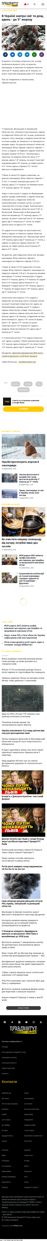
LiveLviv (4, 1141)
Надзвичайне (6, 1171)
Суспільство (9, 11)
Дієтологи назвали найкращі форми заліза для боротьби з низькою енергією (23, 990)
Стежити (23, 409)
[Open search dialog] (34, 4)
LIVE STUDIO (6, 1120)
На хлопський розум (31, 1109)
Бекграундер (29, 1098)
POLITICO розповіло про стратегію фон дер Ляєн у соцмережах (23, 982)
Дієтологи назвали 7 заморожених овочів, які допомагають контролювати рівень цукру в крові (22, 945)
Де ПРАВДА (6, 1125)
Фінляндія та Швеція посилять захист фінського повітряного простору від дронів (23, 913)
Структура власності (9, 1063)
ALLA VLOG (28, 1141)
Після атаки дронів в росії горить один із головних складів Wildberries (24, 643)
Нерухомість (6, 1182)
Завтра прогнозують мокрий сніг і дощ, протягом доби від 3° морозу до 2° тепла (29, 478)
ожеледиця (23, 390)
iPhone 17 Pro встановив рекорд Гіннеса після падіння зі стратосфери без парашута (23, 670)
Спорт (26, 1182)
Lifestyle (5, 1187)
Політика (5, 1150)
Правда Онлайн (29, 1125)
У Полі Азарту (29, 1130)
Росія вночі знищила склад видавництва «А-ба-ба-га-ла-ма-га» (22, 867)
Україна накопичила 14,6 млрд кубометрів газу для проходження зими (23, 731)
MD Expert (5, 1098)
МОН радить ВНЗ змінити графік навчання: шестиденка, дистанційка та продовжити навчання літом (31, 560)
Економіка (5, 1161)
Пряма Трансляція (8, 1068)
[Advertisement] (23, 105)
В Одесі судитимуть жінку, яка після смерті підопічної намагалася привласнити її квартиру (22, 752)
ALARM (4, 1114)
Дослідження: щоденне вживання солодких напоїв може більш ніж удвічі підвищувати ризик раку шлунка (23, 964)
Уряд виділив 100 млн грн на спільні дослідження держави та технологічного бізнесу (22, 763)
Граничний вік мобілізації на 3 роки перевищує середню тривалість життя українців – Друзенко (31, 578)
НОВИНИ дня (6, 1093)
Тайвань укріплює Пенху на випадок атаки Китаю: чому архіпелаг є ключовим (23, 679)
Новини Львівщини (9, 1177)
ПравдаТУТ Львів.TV (31, 1187)
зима (39, 384)
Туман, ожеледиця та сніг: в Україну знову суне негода (31, 492)
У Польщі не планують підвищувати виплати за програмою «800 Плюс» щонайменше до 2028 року (20, 934)
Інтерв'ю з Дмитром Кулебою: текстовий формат (22, 797)
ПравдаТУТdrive (7, 1136)
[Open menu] (42, 4)
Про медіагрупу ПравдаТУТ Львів (14, 1052)
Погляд (26, 1161)
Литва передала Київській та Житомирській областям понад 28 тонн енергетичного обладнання (23, 741)
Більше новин (23, 1008)
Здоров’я (27, 1150)
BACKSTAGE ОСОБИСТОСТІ (33, 1136)
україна (15, 384)
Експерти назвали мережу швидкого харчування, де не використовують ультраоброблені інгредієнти (20, 923)
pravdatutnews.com (27, 362)
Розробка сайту (12, 1226)
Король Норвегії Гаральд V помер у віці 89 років (22, 998)
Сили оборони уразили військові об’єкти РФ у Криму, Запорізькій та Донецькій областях (22, 903)
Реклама (5, 1047)
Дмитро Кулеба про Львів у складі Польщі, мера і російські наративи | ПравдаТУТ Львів (23, 841)
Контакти (9, 1082)
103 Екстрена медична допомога (10, 1106)
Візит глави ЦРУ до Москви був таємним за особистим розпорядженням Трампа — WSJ (23, 954)
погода (28, 384)
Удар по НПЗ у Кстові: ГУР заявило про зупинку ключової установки (21, 715)
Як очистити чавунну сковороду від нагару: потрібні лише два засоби (21, 543)
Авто (26, 1177)
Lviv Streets (28, 1104)
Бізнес (26, 1166)
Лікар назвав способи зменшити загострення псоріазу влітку (18, 859)
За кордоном (6, 1166)
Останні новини (11, 651)
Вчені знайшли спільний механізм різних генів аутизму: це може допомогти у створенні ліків (22, 661)
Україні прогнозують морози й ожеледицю (20, 463)
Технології (27, 1171)
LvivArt (26, 1093)
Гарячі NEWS (28, 1114)
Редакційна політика (9, 1058)
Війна (4, 1155)
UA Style (5, 1130)
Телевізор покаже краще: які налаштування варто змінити (16, 723)
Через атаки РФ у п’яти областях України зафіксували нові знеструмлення (24, 636)
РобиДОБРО (28, 1120)
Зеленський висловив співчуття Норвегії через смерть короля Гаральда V (22, 851)
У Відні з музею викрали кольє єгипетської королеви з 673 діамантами (23, 973)
